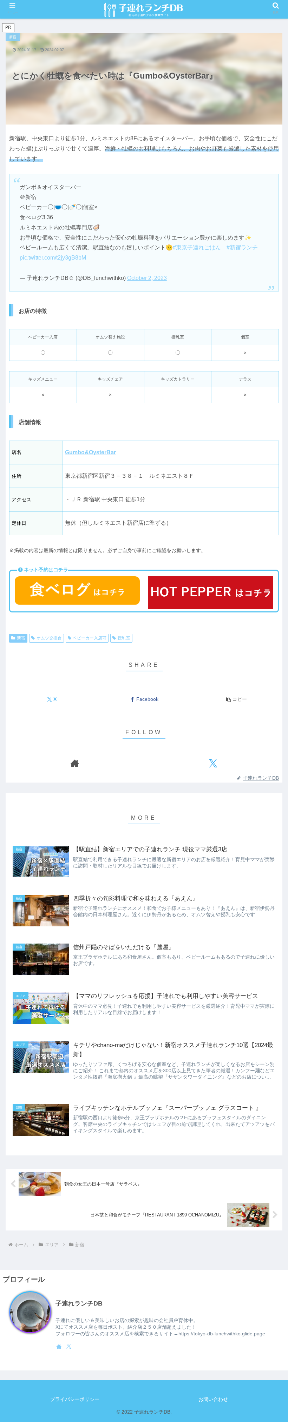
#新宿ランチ (242, 247)
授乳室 (124, 638)
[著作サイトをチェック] (74, 763)
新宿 (21, 638)
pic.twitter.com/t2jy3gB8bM (53, 258)
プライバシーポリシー (74, 1399)
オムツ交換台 (49, 638)
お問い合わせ (213, 1399)
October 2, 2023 (147, 278)
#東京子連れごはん (197, 247)
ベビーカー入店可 (89, 638)
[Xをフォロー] (213, 763)
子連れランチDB (79, 1303)
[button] (236, 699)
